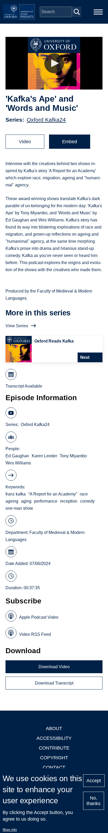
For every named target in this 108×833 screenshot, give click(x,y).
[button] (54, 63)
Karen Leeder (44, 456)
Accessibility (54, 738)
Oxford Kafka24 (46, 120)
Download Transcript (54, 683)
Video (25, 141)
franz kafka (16, 494)
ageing (12, 501)
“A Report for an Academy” (52, 494)
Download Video (54, 667)
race (84, 494)
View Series (17, 326)
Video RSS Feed (35, 634)
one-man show (19, 508)
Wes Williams (18, 463)
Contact (54, 767)
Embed (69, 141)
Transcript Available (24, 386)
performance (45, 501)
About (54, 728)
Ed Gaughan (17, 456)
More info (10, 830)
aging (26, 501)
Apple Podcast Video (38, 617)
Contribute (54, 748)
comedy (87, 501)
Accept (94, 780)
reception (68, 501)
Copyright (54, 757)
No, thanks (93, 800)
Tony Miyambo (73, 456)
